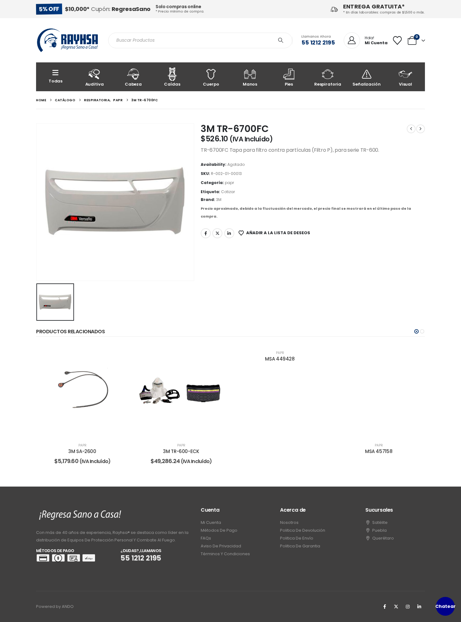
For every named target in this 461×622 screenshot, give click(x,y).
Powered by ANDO (55, 606)
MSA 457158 (378, 451)
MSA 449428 (279, 359)
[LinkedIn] (419, 607)
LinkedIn (229, 233)
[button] (416, 331)
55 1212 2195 (318, 42)
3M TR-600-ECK (181, 451)
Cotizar (228, 191)
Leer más (86, 430)
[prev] (411, 128)
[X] (396, 607)
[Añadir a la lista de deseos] (119, 354)
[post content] (82, 390)
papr (229, 182)
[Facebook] (384, 607)
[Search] (280, 40)
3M (218, 199)
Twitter (217, 233)
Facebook (206, 233)
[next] (420, 128)
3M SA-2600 (82, 451)
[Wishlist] (397, 40)
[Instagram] (408, 607)
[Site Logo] (67, 40)
